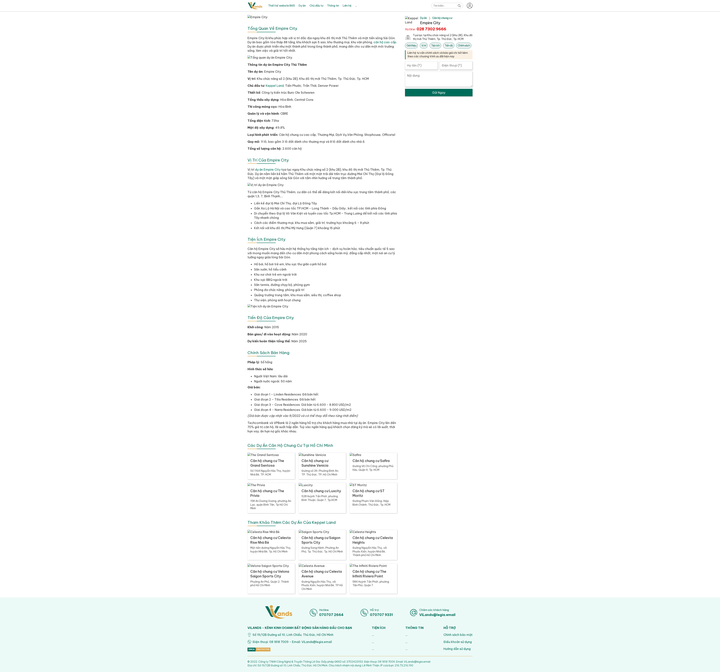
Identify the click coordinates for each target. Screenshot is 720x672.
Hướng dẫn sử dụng (457, 649)
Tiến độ (449, 45)
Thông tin (333, 5)
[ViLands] (255, 5)
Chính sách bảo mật (457, 635)
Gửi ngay (438, 92)
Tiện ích (435, 45)
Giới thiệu (411, 45)
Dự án (302, 5)
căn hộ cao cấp (385, 42)
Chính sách (464, 45)
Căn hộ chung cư (442, 18)
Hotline (425, 29)
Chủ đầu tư (316, 5)
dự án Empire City (267, 169)
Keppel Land (275, 85)
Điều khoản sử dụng (457, 642)
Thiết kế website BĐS (281, 5)
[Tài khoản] (469, 5)
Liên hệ (347, 5)
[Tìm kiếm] (459, 5)
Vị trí (423, 45)
